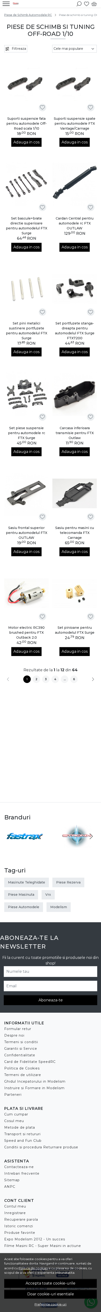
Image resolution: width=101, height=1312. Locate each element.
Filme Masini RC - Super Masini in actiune (42, 1246)
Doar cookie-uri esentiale (50, 1294)
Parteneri (13, 1094)
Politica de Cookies (22, 1068)
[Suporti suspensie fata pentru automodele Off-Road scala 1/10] (26, 84)
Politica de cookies (33, 1268)
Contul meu (15, 1206)
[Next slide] (91, 836)
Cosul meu (14, 1121)
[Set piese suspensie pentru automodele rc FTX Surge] (26, 393)
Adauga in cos (26, 142)
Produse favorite (19, 1233)
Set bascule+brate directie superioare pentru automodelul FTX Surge (26, 225)
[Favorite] (86, 4)
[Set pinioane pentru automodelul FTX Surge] (74, 593)
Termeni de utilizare (22, 1075)
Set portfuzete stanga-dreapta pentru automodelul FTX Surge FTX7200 (74, 330)
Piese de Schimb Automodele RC (28, 15)
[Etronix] (76, 845)
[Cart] (94, 4)
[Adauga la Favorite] (42, 107)
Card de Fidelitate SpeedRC (30, 1062)
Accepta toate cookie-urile (50, 1283)
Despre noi (14, 1035)
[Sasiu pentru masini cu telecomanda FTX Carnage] (74, 493)
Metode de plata (19, 1127)
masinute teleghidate (26, 882)
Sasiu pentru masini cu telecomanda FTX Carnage (74, 533)
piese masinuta (21, 894)
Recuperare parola (21, 1219)
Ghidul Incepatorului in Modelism (35, 1081)
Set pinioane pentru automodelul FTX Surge (74, 630)
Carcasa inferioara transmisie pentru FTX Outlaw (75, 433)
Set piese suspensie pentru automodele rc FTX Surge (26, 433)
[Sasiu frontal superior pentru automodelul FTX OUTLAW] (26, 493)
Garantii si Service (20, 1048)
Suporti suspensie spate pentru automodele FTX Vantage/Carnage (74, 123)
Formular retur (17, 1029)
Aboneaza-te (51, 1000)
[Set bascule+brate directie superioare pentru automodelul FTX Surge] (26, 183)
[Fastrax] (24, 845)
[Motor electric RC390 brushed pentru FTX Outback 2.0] (26, 593)
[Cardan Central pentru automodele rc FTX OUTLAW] (74, 183)
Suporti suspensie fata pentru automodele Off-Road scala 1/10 (26, 123)
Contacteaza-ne (19, 1167)
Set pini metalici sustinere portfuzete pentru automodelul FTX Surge (26, 330)
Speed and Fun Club (23, 1140)
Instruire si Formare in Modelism (34, 1088)
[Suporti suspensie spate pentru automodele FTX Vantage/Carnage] (74, 84)
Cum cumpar (16, 1114)
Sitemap (12, 1180)
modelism (58, 907)
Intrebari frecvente (21, 1173)
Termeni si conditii (21, 1042)
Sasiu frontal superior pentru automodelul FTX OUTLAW (26, 533)
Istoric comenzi (18, 1226)
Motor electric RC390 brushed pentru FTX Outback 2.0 (26, 632)
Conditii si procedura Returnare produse (41, 1147)
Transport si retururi (22, 1134)
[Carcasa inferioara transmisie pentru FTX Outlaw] (74, 393)
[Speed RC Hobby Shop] (17, 4)
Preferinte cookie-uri (50, 1304)
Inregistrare (15, 1213)
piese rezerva (68, 882)
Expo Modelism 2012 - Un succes (34, 1239)
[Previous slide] (10, 836)
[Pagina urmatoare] (93, 679)
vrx (48, 894)
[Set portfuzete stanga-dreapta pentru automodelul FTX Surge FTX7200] (74, 288)
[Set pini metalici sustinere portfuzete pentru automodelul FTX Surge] (26, 288)
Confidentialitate (19, 1055)
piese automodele (23, 907)
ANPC (9, 1187)
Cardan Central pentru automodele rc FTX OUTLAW (74, 223)
